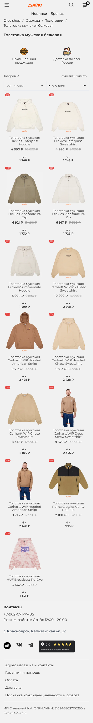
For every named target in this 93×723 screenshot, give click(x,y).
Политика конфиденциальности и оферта (42, 695)
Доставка (13, 687)
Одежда (33, 20)
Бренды (57, 13)
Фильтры (58, 85)
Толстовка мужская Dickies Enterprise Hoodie (24, 141)
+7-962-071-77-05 (19, 614)
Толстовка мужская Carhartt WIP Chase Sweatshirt (24, 433)
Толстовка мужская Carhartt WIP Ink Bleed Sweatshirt (68, 287)
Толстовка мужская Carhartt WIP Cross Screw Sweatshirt (68, 433)
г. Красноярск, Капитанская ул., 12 (35, 631)
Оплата (11, 680)
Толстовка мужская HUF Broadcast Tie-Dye (25, 577)
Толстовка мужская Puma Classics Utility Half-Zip (68, 507)
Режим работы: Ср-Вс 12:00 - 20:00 (35, 619)
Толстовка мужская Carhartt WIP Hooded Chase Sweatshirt (68, 360)
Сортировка (15, 85)
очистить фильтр (74, 76)
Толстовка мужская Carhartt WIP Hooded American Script (24, 360)
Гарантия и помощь (22, 672)
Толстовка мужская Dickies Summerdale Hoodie (24, 287)
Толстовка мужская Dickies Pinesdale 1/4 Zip (24, 214)
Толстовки (54, 20)
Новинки (39, 13)
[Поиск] (72, 5)
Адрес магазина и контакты (29, 665)
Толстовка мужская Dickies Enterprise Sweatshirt (68, 141)
